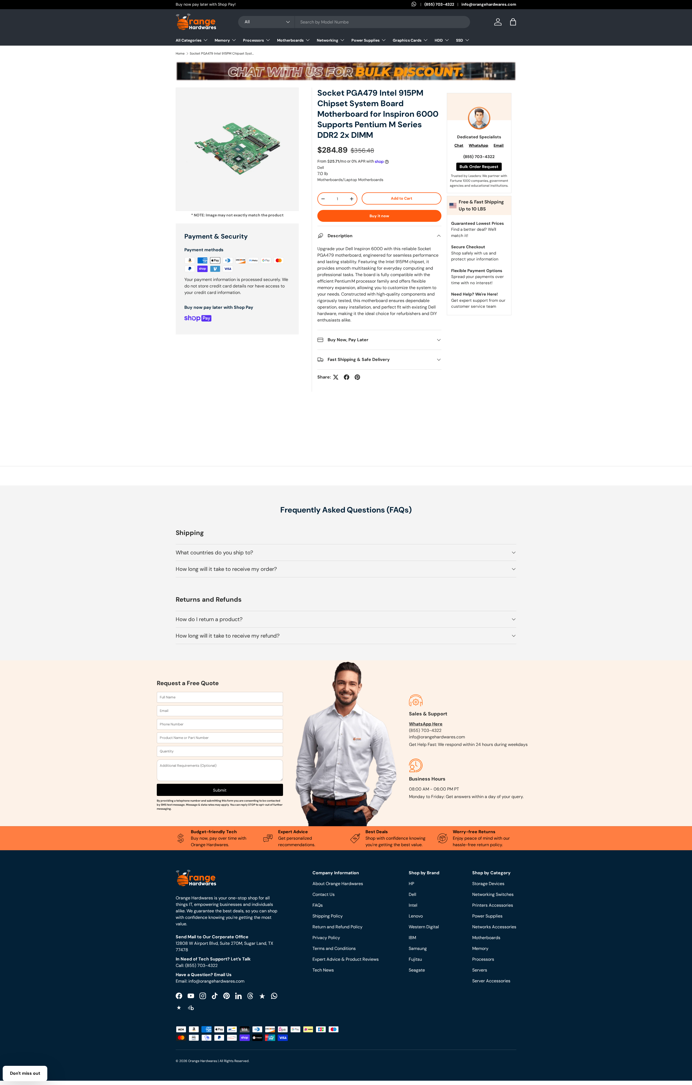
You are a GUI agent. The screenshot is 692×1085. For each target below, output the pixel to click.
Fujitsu (415, 959)
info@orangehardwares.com (488, 4)
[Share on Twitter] (335, 377)
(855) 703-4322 (439, 4)
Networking (327, 40)
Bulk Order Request (479, 166)
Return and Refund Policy (337, 927)
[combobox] (354, 22)
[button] (513, 22)
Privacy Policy (326, 937)
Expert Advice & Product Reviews (345, 959)
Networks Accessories (494, 927)
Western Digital (424, 927)
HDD (439, 40)
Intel (413, 905)
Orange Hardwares (202, 1061)
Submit (220, 790)
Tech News (323, 970)
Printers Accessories (492, 905)
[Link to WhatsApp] (417, 5)
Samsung (418, 948)
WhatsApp (478, 145)
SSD (459, 40)
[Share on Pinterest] (357, 377)
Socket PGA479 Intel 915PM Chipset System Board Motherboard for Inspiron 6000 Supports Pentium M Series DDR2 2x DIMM (222, 53)
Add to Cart (401, 198)
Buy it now (379, 215)
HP (411, 883)
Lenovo (416, 916)
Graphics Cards (407, 40)
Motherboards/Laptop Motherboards (350, 179)
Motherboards (290, 40)
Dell (320, 167)
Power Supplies (365, 40)
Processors (253, 40)
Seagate (417, 970)
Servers (479, 970)
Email (499, 145)
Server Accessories (491, 981)
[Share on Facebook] (346, 377)
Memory (222, 40)
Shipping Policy (327, 916)
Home (180, 53)
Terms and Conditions (334, 948)
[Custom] (274, 996)
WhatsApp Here (426, 724)
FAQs (317, 905)
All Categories (188, 40)
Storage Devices (488, 883)
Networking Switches (493, 894)
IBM (412, 937)
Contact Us (323, 894)
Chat (458, 145)
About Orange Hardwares (337, 883)
